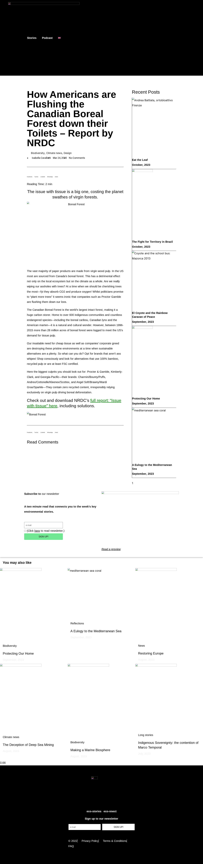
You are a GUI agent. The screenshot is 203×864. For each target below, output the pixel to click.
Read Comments (42, 442)
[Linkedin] (111, 802)
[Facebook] (98, 802)
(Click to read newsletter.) (45, 530)
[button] (199, 38)
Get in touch (101, 834)
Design (68, 153)
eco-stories (94, 811)
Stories (31, 37)
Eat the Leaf (140, 159)
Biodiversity (38, 153)
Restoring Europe (151, 653)
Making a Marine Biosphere (90, 750)
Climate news (54, 153)
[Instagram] (104, 802)
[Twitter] (92, 802)
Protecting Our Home (146, 398)
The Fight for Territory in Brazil (152, 241)
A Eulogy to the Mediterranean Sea (95, 631)
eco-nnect (110, 811)
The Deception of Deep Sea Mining (28, 745)
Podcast (47, 37)
